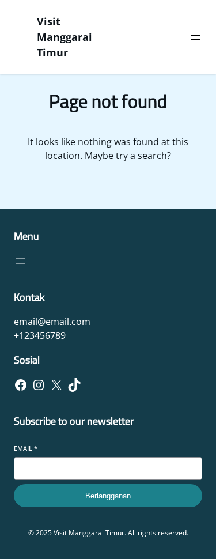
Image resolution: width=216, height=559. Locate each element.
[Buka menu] (195, 37)
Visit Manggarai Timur (64, 36)
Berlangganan (108, 496)
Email (25, 448)
